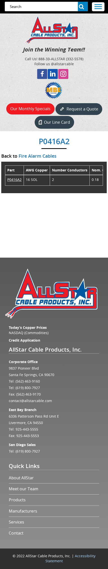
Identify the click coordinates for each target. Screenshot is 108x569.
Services (16, 522)
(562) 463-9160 (28, 381)
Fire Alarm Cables (38, 156)
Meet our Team (23, 489)
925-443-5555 (27, 429)
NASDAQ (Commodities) (28, 332)
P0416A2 (14, 179)
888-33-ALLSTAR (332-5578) (60, 58)
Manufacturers (23, 511)
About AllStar (21, 478)
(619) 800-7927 (28, 387)
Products (17, 500)
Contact (16, 533)
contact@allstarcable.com (30, 400)
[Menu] (98, 6)
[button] (42, 74)
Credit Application (24, 340)
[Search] (83, 6)
